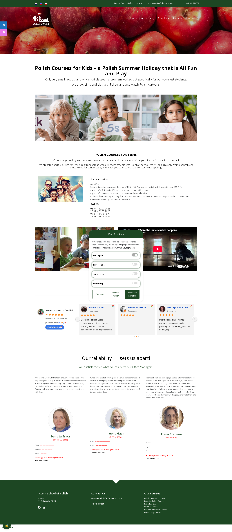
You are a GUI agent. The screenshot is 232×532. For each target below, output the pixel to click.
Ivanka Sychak (174, 307)
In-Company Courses (152, 512)
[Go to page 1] (136, 336)
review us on (53, 326)
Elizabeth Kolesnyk (138, 307)
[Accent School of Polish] (57, 28)
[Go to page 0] (134, 336)
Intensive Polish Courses (154, 501)
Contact (190, 18)
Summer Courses (151, 506)
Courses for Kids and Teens (155, 509)
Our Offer (145, 18)
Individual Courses (152, 504)
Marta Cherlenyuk (98, 307)
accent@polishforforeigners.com (161, 3)
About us (163, 18)
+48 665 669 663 (97, 504)
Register (177, 18)
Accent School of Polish (59, 310)
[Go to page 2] (138, 336)
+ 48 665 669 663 (192, 3)
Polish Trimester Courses (154, 498)
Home (132, 18)
